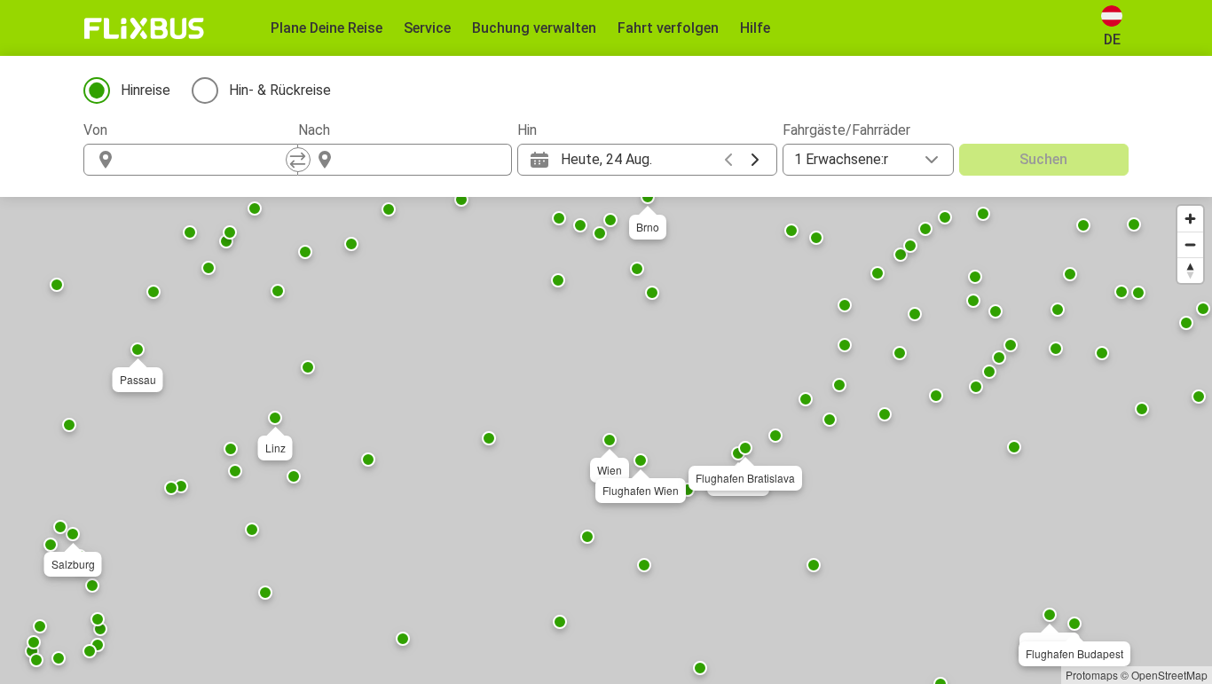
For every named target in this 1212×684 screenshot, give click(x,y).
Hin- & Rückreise (280, 90)
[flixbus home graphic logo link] (144, 28)
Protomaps (1092, 674)
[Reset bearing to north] (1190, 270)
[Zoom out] (1190, 244)
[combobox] (207, 159)
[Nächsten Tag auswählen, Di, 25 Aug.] (755, 159)
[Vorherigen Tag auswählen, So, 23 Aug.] (728, 159)
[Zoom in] (1190, 219)
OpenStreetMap (1169, 674)
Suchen (1043, 159)
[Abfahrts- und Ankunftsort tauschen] (298, 159)
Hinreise (145, 90)
